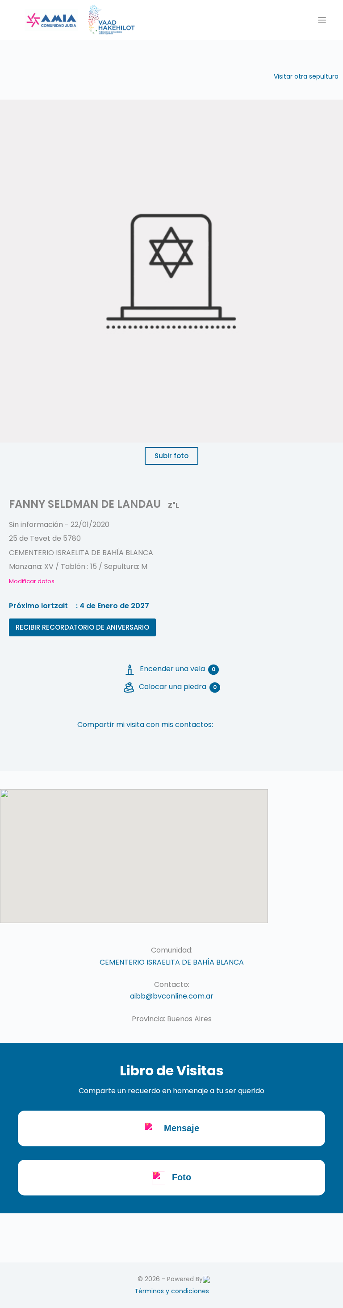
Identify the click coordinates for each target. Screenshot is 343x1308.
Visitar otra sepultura (306, 76)
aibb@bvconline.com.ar (171, 996)
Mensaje (181, 1128)
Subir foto (171, 455)
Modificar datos (31, 581)
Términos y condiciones (171, 1291)
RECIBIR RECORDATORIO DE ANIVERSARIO (82, 627)
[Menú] (322, 20)
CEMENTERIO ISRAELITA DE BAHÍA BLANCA (172, 962)
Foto (181, 1177)
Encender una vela (177, 669)
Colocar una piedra (178, 686)
